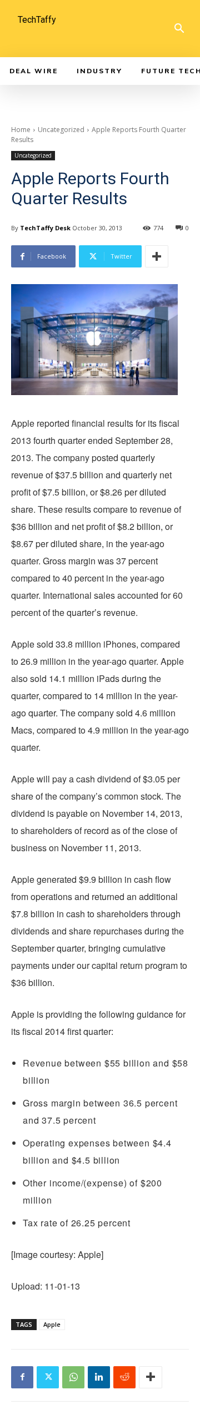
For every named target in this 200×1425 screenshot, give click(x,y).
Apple (52, 1324)
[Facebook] (22, 1377)
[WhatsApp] (73, 1377)
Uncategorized (61, 129)
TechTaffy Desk (45, 228)
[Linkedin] (99, 1377)
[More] (156, 256)
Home (21, 129)
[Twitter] (48, 1377)
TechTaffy (37, 19)
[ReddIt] (124, 1377)
